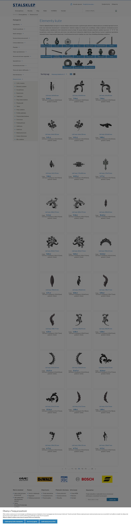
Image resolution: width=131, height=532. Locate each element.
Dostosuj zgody (32, 521)
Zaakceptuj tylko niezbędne (14, 521)
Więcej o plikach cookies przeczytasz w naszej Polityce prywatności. (21, 517)
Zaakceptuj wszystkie (48, 521)
